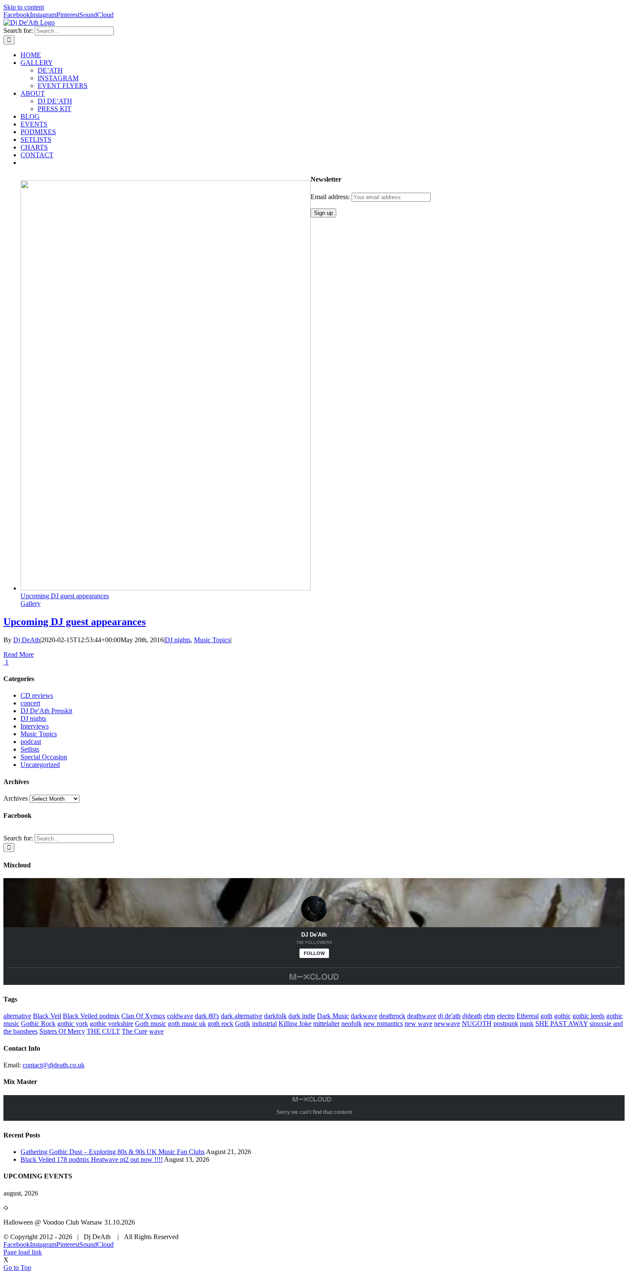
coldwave (180, 1015)
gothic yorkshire (111, 1023)
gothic (562, 1015)
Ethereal (527, 1015)
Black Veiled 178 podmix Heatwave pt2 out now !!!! (92, 1159)
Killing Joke (295, 1023)
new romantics (383, 1023)
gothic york (72, 1023)
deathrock (392, 1015)
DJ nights (178, 639)
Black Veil (47, 1015)
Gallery (31, 603)
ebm (489, 1015)
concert (30, 703)
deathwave (421, 1015)
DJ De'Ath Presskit (46, 710)
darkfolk (275, 1015)
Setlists (30, 749)
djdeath (472, 1015)
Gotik (242, 1023)
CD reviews (37, 695)
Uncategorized (40, 764)
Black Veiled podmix (91, 1015)
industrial (264, 1023)
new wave (418, 1023)
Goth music (150, 1023)
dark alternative (241, 1015)
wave (156, 1031)
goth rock (220, 1023)
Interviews (35, 726)
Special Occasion (44, 757)
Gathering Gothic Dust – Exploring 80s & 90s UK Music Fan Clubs (113, 1151)
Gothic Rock (38, 1023)
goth (546, 1015)
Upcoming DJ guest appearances (65, 595)
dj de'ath (449, 1015)
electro (506, 1015)
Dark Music (333, 1015)
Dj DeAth (26, 639)
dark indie (301, 1015)
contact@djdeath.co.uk (54, 1065)
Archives (15, 798)
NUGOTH (477, 1023)
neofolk (351, 1023)
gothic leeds (588, 1015)
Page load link (22, 1252)
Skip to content (23, 7)
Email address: (331, 196)
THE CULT (103, 1031)
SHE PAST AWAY (561, 1023)
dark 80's (207, 1015)
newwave (447, 1023)
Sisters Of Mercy (62, 1031)
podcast (31, 741)
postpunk (505, 1023)
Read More (18, 654)
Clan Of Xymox (143, 1015)
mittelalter (326, 1023)
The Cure (134, 1031)
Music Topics (212, 639)
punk (527, 1023)
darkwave (364, 1015)
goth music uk (187, 1023)
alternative (17, 1015)
